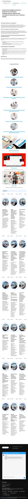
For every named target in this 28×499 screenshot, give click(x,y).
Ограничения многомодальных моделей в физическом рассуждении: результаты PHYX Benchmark (22, 255)
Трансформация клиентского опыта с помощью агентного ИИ (22, 212)
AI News (8, 277)
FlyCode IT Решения (7, 1)
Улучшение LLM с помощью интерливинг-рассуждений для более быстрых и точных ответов (22, 297)
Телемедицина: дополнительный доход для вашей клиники (14, 98)
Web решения (14, 168)
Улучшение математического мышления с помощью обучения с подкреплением (22, 377)
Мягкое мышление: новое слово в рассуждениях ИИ (22, 416)
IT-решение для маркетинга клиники (14, 87)
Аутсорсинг (14, 185)
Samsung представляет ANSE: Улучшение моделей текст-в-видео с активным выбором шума (22, 338)
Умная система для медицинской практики (14, 77)
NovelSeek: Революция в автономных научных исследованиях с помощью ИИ (5, 213)
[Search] (10, 447)
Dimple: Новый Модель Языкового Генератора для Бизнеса (14, 376)
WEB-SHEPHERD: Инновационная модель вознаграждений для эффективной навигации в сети (5, 378)
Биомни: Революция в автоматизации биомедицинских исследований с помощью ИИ (14, 296)
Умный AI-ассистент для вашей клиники (14, 121)
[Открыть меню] (1, 1)
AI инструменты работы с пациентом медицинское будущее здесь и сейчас (14, 132)
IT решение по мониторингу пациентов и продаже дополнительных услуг (14, 110)
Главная (3, 497)
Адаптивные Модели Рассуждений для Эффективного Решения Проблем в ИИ (5, 255)
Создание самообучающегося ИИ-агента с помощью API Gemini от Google (14, 338)
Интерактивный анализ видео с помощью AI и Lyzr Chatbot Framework (5, 417)
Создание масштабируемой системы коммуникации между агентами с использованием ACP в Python (14, 256)
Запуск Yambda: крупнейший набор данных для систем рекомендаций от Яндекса (5, 296)
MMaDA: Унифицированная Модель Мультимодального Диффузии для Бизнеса (14, 418)
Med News (5, 497)
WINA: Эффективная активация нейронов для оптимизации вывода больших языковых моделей (14, 214)
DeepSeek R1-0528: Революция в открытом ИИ (5, 336)
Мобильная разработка (14, 150)
